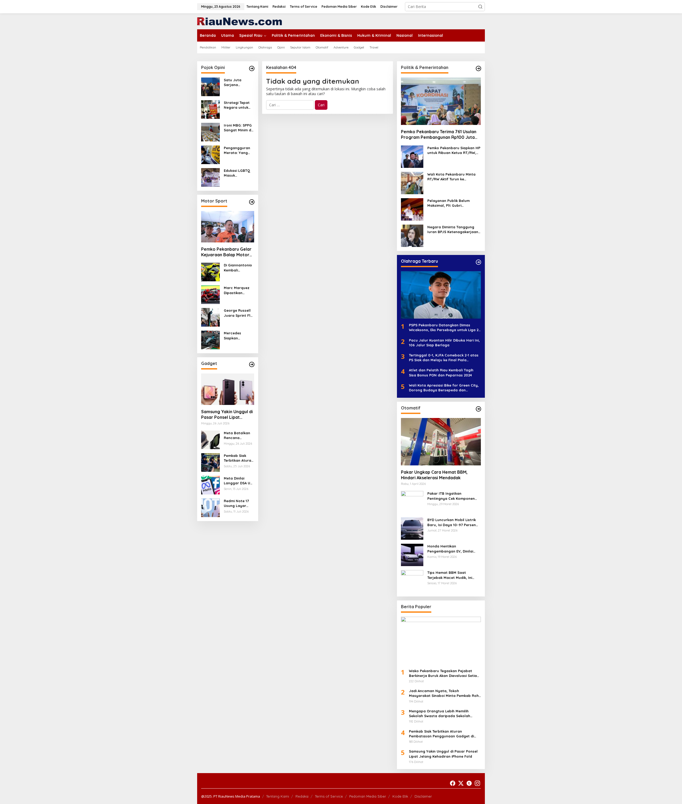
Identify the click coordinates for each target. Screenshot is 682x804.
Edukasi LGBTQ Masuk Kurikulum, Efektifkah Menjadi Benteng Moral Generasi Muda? (239, 173)
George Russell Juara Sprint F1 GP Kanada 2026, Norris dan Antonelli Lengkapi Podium (239, 313)
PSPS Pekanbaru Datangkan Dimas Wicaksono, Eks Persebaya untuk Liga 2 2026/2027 (443, 327)
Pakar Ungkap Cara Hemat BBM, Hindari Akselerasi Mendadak (434, 474)
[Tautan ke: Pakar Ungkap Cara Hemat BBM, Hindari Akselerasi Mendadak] (441, 441)
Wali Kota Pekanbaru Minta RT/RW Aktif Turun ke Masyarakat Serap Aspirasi (451, 176)
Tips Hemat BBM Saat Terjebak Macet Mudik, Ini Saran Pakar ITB (449, 575)
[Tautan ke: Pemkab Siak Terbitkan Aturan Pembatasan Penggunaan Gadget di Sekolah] (210, 462)
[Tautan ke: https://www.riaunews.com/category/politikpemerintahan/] (478, 68)
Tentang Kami (277, 796)
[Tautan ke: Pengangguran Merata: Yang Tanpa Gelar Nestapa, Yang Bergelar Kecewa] (210, 154)
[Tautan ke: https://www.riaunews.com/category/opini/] (252, 68)
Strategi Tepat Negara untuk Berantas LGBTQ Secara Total (238, 105)
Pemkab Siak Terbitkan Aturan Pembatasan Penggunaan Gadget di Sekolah (238, 458)
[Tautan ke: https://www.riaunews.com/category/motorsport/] (252, 202)
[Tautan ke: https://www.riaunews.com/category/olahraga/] (478, 262)
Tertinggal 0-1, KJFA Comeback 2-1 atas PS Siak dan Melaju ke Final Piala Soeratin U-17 (443, 357)
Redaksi (301, 796)
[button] (480, 6)
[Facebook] (452, 783)
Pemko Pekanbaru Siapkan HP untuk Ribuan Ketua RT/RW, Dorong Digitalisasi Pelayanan (454, 150)
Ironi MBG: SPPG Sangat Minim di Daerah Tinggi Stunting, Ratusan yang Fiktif (238, 127)
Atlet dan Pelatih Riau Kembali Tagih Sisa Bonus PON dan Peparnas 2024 (441, 372)
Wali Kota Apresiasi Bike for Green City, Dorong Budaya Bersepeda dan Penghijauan (444, 387)
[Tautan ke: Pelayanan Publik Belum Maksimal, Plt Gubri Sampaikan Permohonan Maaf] (412, 209)
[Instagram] (477, 783)
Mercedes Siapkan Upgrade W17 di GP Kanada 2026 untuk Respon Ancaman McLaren (238, 335)
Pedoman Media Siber (367, 796)
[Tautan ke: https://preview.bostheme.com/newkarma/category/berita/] (252, 364)
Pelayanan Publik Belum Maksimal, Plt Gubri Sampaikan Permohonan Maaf (449, 203)
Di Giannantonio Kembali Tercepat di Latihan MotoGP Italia (238, 267)
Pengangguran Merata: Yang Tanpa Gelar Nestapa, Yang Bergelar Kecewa (237, 150)
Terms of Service (329, 796)
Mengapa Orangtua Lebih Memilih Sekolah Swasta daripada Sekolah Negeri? (439, 713)
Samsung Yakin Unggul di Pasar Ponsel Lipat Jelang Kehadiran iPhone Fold (227, 414)
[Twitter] (460, 783)
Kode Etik (400, 796)
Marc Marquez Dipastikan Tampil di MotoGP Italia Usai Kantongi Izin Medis (236, 290)
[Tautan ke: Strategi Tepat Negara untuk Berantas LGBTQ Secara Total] (210, 109)
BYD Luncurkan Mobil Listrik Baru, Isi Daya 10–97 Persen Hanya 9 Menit (451, 522)
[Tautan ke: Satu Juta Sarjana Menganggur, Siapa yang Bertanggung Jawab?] (210, 86)
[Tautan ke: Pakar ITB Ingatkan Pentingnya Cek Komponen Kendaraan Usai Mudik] (412, 501)
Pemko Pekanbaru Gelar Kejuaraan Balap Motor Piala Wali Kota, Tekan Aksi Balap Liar (226, 252)
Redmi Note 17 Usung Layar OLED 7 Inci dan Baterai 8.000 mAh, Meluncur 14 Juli (239, 503)
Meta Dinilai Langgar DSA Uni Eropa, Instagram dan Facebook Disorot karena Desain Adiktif (238, 480)
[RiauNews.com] (239, 20)
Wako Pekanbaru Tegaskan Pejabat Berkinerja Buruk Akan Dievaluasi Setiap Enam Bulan (444, 673)
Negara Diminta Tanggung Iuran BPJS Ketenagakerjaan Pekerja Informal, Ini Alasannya (452, 229)
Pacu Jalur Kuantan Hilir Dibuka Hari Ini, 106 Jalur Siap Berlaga (444, 342)
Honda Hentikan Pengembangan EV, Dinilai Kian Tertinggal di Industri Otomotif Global (450, 548)
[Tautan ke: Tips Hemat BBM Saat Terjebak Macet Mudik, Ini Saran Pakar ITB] (412, 580)
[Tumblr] (469, 783)
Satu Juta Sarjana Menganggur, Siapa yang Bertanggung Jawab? (235, 82)
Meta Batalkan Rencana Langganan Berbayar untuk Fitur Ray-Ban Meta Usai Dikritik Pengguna (238, 435)
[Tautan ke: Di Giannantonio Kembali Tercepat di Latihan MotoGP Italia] (210, 271)
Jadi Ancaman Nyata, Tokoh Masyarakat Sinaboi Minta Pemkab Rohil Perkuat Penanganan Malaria (445, 693)
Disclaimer (423, 796)
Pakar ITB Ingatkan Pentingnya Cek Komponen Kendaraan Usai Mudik (451, 496)
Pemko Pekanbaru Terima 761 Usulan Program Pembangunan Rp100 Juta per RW (438, 134)
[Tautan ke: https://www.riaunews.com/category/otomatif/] (478, 409)
